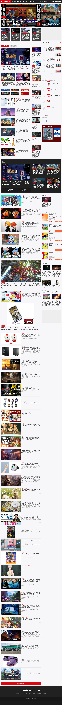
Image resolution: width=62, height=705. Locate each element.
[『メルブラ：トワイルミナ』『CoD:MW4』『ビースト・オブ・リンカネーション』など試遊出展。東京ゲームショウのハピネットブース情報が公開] (11, 364)
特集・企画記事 (44, 1)
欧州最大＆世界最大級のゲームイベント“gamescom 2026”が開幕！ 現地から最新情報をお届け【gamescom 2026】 (25, 36)
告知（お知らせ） (24, 513)
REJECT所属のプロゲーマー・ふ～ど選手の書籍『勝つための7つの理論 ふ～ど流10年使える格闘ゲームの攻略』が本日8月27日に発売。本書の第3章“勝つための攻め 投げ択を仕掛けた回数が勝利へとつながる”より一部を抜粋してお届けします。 (31, 519)
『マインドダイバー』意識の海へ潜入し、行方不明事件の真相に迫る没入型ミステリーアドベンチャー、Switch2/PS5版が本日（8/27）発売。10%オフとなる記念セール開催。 (23, 130)
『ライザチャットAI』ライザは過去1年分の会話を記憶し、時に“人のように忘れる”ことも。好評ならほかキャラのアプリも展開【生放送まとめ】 (51, 12)
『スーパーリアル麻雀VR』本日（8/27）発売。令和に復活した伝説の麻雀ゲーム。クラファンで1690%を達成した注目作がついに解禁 (50, 72)
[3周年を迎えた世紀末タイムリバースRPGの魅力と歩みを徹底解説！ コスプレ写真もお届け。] (11, 493)
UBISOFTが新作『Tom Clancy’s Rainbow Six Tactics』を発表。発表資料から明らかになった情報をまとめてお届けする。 (30, 454)
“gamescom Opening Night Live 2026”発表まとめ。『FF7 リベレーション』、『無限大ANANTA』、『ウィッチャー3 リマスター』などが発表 (36, 98)
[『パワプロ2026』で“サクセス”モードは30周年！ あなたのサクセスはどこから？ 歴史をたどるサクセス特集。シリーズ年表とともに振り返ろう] (46, 296)
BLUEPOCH (23, 491)
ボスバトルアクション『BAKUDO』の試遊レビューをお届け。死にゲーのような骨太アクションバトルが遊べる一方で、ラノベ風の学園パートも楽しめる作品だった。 (30, 609)
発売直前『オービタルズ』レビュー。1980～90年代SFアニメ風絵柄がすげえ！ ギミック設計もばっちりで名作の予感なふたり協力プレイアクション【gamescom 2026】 (31, 249)
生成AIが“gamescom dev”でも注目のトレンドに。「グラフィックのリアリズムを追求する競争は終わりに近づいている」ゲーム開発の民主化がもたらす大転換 (30, 645)
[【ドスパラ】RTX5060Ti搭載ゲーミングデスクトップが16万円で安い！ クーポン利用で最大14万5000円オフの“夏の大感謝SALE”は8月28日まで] (11, 351)
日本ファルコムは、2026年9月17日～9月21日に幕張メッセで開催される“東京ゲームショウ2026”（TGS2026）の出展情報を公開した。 (31, 441)
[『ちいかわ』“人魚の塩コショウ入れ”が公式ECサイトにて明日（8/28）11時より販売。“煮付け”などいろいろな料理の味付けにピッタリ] (58, 59)
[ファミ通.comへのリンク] (7, 1)
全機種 (44, 119)
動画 (40, 1)
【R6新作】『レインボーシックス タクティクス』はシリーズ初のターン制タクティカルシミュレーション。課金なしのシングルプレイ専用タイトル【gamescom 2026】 (30, 451)
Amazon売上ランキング (47, 212)
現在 (43, 44)
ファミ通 (22, 414)
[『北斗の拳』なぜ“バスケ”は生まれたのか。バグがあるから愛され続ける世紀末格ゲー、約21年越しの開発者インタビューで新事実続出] (21, 15)
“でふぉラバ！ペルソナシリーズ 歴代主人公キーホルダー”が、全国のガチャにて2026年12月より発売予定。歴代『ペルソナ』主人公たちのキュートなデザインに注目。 (31, 403)
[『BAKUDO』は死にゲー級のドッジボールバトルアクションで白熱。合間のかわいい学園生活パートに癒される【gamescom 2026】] (11, 609)
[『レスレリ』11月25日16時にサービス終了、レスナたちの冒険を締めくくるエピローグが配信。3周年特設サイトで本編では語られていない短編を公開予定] (11, 429)
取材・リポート (45, 10)
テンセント (22, 620)
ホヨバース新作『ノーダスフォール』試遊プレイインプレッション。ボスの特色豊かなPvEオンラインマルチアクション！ (30, 374)
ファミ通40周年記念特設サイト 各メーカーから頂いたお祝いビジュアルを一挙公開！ (30, 413)
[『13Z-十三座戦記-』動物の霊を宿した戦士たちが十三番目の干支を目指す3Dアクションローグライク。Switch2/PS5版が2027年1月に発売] (8, 77)
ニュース (37, 1)
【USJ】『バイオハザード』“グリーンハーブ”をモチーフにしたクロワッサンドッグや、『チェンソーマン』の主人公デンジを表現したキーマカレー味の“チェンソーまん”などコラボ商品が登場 (30, 210)
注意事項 (34, 693)
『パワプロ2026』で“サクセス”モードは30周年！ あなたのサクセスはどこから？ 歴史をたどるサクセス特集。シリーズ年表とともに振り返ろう (46, 303)
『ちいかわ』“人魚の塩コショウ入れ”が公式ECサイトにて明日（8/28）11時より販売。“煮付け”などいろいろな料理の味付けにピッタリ (50, 60)
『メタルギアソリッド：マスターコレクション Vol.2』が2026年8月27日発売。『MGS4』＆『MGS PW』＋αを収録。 (30, 390)
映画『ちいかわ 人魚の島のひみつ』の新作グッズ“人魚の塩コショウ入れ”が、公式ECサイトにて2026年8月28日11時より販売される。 (31, 338)
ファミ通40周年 (25, 410)
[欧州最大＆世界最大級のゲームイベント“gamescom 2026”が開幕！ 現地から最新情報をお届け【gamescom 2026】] (25, 30)
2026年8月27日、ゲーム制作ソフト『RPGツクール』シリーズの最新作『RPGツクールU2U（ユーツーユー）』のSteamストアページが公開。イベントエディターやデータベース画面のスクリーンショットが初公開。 (30, 674)
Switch (18, 1)
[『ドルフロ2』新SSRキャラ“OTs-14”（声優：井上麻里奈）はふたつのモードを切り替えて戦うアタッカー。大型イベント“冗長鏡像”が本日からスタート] (11, 635)
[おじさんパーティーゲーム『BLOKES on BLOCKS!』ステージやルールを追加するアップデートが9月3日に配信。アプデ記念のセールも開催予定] (11, 558)
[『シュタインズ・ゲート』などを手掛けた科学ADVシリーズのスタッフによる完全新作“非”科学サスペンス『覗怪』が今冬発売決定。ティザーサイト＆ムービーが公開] (11, 532)
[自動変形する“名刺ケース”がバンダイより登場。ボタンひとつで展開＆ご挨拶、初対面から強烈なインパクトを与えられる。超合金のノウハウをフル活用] (11, 296)
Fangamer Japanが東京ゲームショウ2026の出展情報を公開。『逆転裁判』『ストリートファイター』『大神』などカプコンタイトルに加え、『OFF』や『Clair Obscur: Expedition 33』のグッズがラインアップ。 (30, 239)
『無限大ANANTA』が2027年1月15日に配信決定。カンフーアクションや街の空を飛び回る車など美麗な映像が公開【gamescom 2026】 (36, 112)
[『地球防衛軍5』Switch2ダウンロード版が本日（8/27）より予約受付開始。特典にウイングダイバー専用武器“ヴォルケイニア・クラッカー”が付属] (21, 271)
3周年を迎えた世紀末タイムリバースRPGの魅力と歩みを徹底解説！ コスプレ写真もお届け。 (30, 490)
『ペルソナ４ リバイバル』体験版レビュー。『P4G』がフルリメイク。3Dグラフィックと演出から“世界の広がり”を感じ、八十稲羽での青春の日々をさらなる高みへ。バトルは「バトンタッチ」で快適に (36, 56)
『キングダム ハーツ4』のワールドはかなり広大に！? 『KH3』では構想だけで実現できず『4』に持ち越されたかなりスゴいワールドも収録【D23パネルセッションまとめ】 (56, 303)
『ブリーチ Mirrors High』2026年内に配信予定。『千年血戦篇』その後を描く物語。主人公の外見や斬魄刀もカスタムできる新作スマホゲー (50, 54)
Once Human (46, 201)
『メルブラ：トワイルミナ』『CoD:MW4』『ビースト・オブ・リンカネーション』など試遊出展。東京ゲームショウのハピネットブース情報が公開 (30, 361)
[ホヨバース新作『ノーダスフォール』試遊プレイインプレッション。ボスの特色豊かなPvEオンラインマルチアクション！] (11, 377)
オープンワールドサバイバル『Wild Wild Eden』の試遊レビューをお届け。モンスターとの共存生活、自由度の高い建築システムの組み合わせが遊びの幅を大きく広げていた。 (30, 596)
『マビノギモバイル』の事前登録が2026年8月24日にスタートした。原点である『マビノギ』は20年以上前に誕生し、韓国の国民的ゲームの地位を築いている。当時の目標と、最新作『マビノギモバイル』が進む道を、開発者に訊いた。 (30, 201)
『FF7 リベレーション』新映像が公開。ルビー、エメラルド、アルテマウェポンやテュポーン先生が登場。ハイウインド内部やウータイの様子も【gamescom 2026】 (36, 154)
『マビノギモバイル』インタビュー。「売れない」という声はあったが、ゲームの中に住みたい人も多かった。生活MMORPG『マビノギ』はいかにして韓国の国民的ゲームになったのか (30, 197)
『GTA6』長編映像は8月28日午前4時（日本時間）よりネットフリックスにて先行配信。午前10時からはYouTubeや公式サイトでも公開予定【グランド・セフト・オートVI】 (23, 110)
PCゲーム (23, 1)
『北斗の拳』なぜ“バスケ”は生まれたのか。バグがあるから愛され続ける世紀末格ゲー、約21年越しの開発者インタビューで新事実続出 (20, 21)
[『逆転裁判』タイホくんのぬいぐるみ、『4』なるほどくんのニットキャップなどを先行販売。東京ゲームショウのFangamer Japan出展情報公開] (11, 239)
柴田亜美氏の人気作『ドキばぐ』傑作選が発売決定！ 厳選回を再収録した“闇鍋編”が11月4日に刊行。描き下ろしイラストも (23, 140)
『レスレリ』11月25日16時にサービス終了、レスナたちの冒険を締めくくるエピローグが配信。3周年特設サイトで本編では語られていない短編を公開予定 (30, 425)
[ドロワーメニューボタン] (1, 1)
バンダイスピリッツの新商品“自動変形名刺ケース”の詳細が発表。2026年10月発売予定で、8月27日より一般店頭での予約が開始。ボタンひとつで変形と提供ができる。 (31, 296)
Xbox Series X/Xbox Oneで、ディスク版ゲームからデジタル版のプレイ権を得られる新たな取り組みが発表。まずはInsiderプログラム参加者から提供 (15, 36)
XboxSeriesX (49, 120)
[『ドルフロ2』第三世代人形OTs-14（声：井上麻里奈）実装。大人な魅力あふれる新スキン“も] (11, 570)
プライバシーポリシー (24, 693)
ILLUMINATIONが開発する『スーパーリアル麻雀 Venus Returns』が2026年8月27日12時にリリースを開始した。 (30, 544)
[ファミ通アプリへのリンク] (28, 698)
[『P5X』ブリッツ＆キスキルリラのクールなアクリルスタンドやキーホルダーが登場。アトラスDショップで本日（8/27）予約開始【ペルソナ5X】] (21, 314)
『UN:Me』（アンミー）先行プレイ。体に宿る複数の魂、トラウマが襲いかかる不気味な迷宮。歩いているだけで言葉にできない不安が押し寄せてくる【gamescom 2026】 (51, 24)
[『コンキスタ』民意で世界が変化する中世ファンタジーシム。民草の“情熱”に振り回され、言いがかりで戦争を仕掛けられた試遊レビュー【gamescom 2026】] (11, 506)
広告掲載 (44, 693)
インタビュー (4, 16)
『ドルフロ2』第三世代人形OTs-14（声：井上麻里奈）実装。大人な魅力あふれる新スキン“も (30, 567)
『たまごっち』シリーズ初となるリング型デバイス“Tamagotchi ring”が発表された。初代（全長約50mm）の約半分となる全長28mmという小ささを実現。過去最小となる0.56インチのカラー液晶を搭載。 (31, 466)
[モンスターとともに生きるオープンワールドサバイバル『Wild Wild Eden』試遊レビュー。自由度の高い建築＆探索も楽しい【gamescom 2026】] (11, 596)
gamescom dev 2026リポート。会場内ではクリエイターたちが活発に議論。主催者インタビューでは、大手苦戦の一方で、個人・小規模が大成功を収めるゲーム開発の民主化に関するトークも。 (30, 648)
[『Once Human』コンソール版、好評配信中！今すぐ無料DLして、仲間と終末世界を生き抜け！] (46, 199)
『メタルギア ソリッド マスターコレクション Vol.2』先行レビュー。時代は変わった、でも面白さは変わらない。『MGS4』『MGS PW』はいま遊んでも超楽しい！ (46, 288)
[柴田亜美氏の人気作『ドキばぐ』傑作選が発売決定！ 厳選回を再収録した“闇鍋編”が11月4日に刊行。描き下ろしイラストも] (8, 142)
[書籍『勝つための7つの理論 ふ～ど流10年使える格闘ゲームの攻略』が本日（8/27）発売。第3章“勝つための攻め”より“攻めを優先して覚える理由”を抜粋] (11, 519)
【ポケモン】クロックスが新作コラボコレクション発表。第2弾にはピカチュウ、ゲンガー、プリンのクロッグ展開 (30, 658)
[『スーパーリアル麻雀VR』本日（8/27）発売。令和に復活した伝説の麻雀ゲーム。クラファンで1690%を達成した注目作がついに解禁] (58, 71)
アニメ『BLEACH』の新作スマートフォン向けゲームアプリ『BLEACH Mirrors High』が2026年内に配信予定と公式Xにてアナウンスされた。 (30, 226)
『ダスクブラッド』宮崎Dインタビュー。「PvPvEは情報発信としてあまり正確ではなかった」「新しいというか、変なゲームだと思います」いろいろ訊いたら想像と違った (46, 274)
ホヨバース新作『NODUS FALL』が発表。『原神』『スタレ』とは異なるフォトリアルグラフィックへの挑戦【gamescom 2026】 (36, 140)
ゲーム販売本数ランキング (48, 79)
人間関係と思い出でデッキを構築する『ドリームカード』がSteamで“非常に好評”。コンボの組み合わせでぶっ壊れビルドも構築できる (15, 68)
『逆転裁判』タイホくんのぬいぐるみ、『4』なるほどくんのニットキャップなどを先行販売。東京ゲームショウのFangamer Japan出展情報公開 (30, 236)
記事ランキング (45, 42)
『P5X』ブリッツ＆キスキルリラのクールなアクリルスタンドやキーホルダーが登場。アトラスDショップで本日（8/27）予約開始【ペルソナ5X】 (20, 328)
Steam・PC (44, 120)
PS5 (20, 1)
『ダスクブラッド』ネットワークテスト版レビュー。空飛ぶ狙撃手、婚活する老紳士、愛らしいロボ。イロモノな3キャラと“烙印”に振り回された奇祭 (56, 274)
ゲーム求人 (34, 1)
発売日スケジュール (28, 1)
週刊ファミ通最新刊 (47, 126)
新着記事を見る (20, 683)
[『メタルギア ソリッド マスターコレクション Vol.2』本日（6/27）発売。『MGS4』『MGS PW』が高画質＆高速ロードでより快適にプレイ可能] (11, 390)
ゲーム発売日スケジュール (48, 115)
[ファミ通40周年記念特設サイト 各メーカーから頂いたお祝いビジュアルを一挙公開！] (11, 416)
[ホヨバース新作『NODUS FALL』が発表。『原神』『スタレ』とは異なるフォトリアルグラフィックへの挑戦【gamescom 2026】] (36, 134)
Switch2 (15, 1)
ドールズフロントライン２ (26, 565)
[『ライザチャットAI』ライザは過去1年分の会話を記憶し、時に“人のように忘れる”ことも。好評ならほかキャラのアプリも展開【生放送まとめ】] (51, 9)
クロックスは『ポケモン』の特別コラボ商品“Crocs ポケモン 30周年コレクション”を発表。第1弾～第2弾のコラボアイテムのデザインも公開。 (30, 661)
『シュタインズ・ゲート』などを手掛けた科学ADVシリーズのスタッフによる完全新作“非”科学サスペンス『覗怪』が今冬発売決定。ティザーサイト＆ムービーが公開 (30, 529)
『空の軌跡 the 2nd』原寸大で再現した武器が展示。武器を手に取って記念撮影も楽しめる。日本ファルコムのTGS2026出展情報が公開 (30, 438)
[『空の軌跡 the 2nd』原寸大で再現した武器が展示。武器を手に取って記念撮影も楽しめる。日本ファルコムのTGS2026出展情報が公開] (11, 441)
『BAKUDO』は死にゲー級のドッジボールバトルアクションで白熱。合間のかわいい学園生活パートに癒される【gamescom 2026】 (30, 606)
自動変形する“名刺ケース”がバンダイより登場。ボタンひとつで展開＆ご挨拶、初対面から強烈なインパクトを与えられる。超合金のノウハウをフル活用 (30, 293)
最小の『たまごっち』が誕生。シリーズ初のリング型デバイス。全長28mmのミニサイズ (30, 464)
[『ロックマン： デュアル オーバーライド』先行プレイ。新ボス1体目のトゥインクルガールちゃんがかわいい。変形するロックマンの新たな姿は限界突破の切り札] (36, 63)
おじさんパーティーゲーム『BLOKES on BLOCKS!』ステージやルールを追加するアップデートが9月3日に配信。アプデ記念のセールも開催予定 (31, 554)
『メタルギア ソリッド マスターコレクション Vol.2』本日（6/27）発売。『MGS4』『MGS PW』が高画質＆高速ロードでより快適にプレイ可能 (30, 387)
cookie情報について (39, 693)
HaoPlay (22, 569)
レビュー (44, 21)
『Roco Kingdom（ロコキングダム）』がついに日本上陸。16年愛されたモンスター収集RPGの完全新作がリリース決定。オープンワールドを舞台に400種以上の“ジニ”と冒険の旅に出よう (36, 84)
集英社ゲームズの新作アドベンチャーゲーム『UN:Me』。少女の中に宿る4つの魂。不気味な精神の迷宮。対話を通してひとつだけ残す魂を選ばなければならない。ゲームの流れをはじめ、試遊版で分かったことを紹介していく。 (30, 584)
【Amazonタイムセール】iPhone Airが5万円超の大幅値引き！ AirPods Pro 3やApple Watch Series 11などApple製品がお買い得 (23, 100)
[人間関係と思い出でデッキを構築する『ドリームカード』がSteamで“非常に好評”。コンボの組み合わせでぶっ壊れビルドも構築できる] (15, 56)
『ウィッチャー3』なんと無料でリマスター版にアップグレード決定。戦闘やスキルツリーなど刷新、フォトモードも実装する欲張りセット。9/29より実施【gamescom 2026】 (36, 126)
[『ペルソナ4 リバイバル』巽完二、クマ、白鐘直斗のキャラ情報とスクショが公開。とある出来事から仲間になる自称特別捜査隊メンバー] (23, 77)
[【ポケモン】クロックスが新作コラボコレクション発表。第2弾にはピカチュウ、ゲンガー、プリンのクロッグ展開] (11, 661)
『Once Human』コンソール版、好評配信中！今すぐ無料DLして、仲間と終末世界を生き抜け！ (46, 205)
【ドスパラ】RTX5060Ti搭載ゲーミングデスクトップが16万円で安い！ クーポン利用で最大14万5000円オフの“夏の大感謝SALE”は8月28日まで (30, 348)
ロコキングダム (25, 617)
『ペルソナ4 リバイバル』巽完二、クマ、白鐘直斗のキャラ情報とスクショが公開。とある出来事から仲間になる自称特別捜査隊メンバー (23, 84)
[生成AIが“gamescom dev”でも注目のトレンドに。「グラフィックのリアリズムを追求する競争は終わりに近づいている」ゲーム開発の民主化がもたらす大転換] (11, 648)
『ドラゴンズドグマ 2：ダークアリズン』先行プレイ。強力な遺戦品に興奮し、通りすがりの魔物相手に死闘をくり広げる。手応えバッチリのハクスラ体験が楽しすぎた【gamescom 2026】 (36, 36)
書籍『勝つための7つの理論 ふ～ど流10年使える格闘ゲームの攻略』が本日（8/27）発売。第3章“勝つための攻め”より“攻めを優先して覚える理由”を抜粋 (30, 516)
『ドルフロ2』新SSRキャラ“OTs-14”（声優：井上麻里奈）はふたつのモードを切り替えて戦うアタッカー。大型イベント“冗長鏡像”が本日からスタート (30, 632)
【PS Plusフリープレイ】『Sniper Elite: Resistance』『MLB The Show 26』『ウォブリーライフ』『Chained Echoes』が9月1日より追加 (30, 477)
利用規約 (30, 693)
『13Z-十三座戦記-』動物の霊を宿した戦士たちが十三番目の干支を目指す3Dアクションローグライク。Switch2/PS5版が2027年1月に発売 (8, 84)
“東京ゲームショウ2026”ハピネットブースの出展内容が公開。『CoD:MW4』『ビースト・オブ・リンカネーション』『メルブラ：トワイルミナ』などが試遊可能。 (30, 364)
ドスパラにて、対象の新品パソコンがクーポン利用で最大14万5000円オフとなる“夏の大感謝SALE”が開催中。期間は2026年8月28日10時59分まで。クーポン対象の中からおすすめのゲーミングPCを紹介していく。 (30, 351)
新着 (12, 1)
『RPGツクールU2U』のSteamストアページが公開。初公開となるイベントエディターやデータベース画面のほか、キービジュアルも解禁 (30, 671)
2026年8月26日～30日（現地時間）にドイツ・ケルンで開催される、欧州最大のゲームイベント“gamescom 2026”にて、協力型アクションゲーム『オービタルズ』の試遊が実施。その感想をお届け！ (30, 252)
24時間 (47, 44)
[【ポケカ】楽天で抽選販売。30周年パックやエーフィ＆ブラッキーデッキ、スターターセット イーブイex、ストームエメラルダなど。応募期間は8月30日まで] (58, 65)
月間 (53, 44)
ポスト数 (56, 44)
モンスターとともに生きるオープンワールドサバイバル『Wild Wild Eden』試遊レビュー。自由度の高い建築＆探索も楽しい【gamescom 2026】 (30, 593)
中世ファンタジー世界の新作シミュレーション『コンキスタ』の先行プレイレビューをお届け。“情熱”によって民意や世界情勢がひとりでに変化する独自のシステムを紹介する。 (30, 506)
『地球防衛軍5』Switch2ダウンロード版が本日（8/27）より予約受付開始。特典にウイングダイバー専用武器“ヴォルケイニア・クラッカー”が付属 (20, 285)
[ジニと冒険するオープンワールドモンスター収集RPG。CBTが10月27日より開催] (11, 622)
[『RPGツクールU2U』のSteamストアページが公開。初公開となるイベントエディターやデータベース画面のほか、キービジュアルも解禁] (11, 674)
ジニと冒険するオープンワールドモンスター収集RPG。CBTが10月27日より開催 (30, 619)
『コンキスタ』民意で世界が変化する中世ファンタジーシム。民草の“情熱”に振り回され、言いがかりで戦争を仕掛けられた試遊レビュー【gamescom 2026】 (30, 503)
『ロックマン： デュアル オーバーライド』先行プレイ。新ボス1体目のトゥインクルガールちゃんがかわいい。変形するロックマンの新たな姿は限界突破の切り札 (36, 70)
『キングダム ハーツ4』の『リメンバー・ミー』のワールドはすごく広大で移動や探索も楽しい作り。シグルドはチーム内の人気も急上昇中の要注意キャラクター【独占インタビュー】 (5, 36)
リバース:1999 (25, 488)
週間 (50, 44)
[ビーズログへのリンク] (34, 698)
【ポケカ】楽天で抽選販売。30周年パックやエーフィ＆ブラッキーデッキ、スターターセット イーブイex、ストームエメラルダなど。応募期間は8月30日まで (50, 66)
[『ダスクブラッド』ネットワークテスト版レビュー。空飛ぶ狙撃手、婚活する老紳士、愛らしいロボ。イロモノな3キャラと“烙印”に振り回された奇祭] (56, 267)
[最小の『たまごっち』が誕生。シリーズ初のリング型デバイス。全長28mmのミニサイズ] (11, 467)
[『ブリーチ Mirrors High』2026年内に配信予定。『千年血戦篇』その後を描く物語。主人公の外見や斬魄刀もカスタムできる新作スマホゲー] (58, 54)
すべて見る (59, 42)
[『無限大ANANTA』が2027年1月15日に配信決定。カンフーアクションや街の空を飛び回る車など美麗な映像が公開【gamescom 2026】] (36, 106)
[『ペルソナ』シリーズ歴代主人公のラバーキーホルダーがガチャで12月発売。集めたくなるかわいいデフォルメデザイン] (11, 403)
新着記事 (13, 46)
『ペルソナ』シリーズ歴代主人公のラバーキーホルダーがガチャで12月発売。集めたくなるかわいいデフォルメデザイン (30, 400)
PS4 (55, 119)
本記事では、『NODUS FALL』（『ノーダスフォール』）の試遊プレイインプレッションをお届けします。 (30, 377)
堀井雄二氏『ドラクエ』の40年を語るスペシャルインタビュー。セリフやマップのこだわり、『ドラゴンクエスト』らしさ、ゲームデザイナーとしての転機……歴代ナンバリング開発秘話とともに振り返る (56, 288)
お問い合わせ (18, 693)
